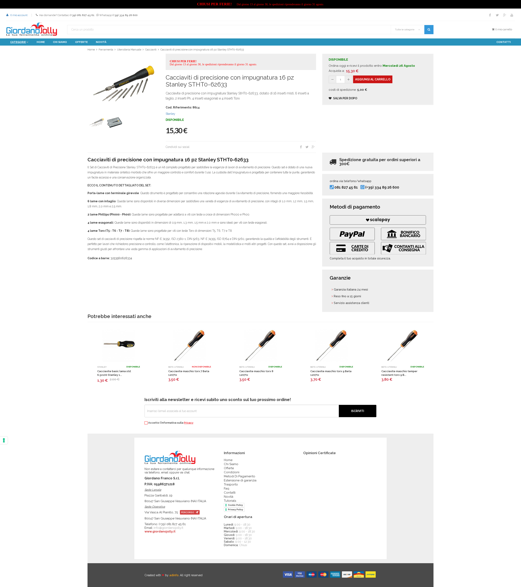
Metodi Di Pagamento (239, 476)
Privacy (188, 422)
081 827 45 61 (346, 187)
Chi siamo (60, 42)
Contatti (503, 42)
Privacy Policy (235, 509)
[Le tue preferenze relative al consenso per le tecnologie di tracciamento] (4, 440)
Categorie (18, 42)
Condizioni (231, 472)
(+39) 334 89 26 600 (382, 187)
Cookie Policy (235, 505)
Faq (226, 488)
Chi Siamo (231, 464)
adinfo (173, 575)
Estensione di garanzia (240, 480)
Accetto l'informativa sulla (170, 422)
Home (41, 42)
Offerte (81, 42)
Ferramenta (106, 49)
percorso (188, 512)
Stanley (170, 113)
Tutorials (230, 501)
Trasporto (231, 484)
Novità (101, 42)
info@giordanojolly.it (168, 528)
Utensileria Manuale (129, 49)
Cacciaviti (151, 49)
